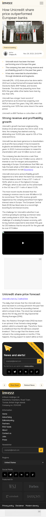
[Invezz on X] (9, 371)
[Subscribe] (39, 361)
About (4, 430)
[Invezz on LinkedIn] (25, 371)
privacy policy (28, 366)
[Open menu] (42, 3)
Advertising (7, 417)
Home (4, 414)
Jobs (4, 436)
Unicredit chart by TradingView (15, 299)
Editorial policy (8, 420)
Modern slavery (32, 506)
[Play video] (23, 243)
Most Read (15, 385)
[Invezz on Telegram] (14, 371)
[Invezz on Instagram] (31, 371)
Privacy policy (8, 506)
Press (4, 440)
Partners (6, 423)
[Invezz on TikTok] (37, 371)
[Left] (4, 385)
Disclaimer (19, 506)
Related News (29, 385)
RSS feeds (6, 427)
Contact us (6, 433)
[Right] (41, 385)
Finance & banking (10, 48)
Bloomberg (28, 170)
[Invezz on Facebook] (20, 371)
